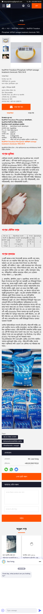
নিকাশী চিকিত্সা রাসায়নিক (18, 28)
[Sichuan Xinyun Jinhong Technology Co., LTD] (11, 5)
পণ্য (8, 28)
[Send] (40, 610)
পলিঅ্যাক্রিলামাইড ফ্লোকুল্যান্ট (11, 445)
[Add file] (2, 610)
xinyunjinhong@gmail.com (13, 1)
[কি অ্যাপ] (11, 469)
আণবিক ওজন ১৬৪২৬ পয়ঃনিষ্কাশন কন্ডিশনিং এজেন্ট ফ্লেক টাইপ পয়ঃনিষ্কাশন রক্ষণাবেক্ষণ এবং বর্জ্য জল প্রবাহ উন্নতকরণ (13, 556)
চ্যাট (36, 6)
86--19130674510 (34, 1)
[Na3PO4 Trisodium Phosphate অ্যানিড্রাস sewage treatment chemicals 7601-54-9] (26, 52)
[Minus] (40, 561)
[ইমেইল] (16, 469)
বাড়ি (3, 28)
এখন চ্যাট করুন (21, 476)
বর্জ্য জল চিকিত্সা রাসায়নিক (9, 437)
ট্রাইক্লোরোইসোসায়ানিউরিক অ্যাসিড (12, 441)
